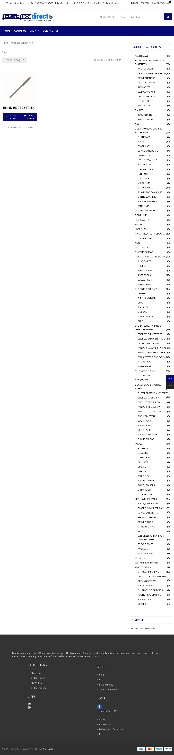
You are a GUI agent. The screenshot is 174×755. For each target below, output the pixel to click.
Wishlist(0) (159, 3)
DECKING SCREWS (147, 581)
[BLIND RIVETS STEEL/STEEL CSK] (20, 88)
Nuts (137, 242)
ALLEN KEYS (143, 448)
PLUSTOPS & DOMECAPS (150, 590)
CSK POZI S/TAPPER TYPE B (151, 338)
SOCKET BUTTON (146, 416)
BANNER (139, 110)
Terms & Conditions (109, 689)
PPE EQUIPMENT (146, 480)
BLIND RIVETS (144, 261)
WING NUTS (144, 205)
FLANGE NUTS (145, 164)
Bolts (137, 124)
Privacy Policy (106, 684)
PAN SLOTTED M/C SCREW (151, 411)
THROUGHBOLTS (146, 96)
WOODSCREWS (145, 553)
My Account (37, 672)
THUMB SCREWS (146, 439)
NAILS (140, 531)
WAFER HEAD (144, 366)
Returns (103, 734)
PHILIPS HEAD (144, 361)
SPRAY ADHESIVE (146, 316)
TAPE (140, 321)
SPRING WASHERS (147, 196)
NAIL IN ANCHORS (146, 82)
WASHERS (143, 548)
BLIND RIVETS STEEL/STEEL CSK (20, 108)
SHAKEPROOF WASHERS (150, 192)
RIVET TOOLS (144, 275)
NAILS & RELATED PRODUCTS (149, 233)
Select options (13, 117)
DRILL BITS (143, 462)
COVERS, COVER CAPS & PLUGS (153, 508)
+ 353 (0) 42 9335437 (44, 3)
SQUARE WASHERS (147, 201)
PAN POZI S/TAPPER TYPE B (151, 352)
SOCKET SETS (144, 429)
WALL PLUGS (144, 105)
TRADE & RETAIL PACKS (146, 498)
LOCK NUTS (143, 178)
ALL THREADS (142, 55)
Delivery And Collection (111, 729)
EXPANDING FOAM (147, 298)
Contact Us (50, 30)
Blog (101, 674)
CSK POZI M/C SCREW (149, 397)
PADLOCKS (143, 476)
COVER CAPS (144, 146)
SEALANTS (143, 307)
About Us (20, 30)
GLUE (140, 302)
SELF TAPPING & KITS (145, 370)
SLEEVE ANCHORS (147, 91)
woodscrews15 (145, 119)
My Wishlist (36, 682)
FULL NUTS (143, 173)
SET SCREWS (144, 187)
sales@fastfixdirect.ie (19, 3)
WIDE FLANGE (144, 284)
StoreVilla (48, 748)
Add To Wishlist (28, 127)
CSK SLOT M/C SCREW (149, 402)
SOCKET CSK (144, 425)
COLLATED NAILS (146, 238)
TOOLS (138, 443)
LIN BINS (142, 471)
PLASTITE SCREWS (144, 252)
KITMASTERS (144, 375)
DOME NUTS (144, 155)
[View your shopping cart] (167, 3)
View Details (30, 117)
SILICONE (142, 311)
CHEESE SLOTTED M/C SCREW (153, 393)
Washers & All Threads (147, 562)
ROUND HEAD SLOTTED (149, 594)
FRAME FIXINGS (145, 522)
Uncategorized (142, 558)
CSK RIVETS (143, 265)
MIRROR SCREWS (146, 526)
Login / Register (141, 3)
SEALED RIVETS (145, 279)
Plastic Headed (145, 585)
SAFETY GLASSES (146, 485)
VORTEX (142, 603)
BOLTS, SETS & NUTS (148, 503)
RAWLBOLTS (144, 87)
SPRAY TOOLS (145, 489)
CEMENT (142, 293)
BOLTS (141, 141)
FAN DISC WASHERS (148, 159)
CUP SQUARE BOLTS (148, 150)
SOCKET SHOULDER (148, 434)
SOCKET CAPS (145, 420)
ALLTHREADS (144, 136)
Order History (38, 677)
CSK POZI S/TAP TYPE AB (150, 334)
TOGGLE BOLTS (145, 100)
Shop (33, 30)
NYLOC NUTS (144, 183)
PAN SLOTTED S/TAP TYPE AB (152, 357)
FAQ (101, 679)
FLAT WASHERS (145, 169)
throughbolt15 (145, 114)
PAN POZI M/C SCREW (149, 406)
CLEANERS (143, 452)
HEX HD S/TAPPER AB (148, 343)
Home (7, 30)
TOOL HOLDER (145, 494)
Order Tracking (38, 687)
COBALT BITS (144, 457)
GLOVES (142, 466)
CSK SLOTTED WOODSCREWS (153, 576)
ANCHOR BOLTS (146, 68)
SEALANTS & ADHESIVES (147, 288)
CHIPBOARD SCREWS (148, 571)
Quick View (12, 127)
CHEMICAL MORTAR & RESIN (152, 73)
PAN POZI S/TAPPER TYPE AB (152, 347)
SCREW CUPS (144, 599)
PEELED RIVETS (145, 270)
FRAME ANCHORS (146, 78)
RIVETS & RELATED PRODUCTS (150, 256)
